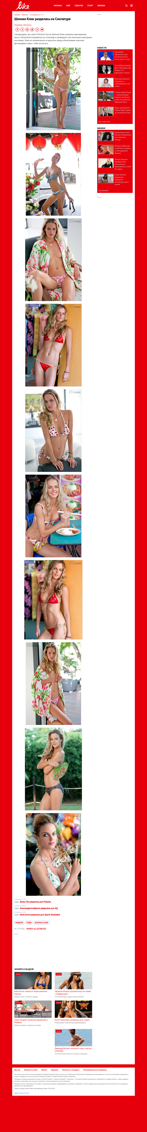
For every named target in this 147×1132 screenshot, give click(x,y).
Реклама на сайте (30, 1070)
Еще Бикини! (103, 190)
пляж (29, 922)
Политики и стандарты (70, 1070)
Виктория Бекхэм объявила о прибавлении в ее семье (122, 82)
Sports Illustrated (36, 928)
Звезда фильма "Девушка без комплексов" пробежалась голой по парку (123, 164)
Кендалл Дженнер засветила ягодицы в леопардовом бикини (123, 149)
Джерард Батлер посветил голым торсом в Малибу (73, 1049)
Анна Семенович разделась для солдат (72, 1019)
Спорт (90, 5)
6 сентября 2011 (35, 15)
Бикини (101, 5)
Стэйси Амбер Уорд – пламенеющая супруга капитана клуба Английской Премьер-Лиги (123, 97)
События (79, 5)
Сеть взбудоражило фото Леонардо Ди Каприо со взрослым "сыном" (123, 69)
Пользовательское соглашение (95, 1070)
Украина (58, 5)
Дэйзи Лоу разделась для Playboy (33, 901)
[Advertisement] (53, 950)
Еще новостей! (104, 121)
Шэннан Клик (41, 922)
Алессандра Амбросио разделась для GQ (36, 908)
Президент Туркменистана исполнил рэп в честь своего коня (122, 55)
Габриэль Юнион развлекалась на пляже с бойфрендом (73, 992)
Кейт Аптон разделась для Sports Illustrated (37, 914)
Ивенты (44, 1070)
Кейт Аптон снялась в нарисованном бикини (30, 992)
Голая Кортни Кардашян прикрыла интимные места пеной (122, 179)
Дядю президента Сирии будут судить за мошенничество (123, 110)
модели (19, 922)
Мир (68, 5)
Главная (17, 14)
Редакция (54, 1070)
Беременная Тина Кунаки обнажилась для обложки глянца (123, 136)
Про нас (17, 1070)
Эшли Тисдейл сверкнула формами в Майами (30, 1021)
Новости (101, 47)
